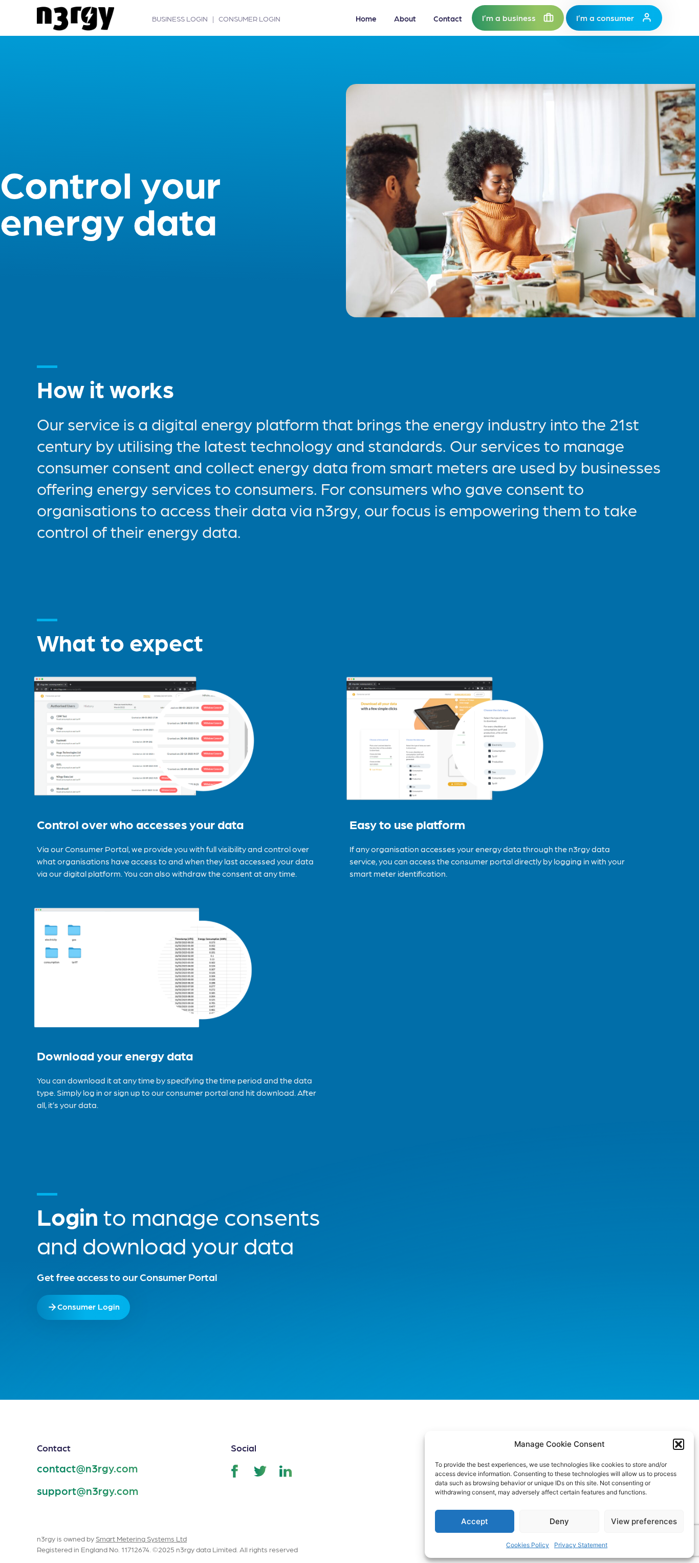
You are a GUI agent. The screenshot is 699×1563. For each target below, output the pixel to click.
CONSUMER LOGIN (249, 18)
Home (366, 18)
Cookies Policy (527, 1545)
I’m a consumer (605, 18)
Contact (447, 18)
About (405, 18)
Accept (474, 1521)
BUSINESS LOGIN (180, 18)
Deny (559, 1521)
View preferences (644, 1521)
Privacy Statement (580, 1545)
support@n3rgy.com (87, 1490)
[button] (678, 1444)
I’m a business (509, 18)
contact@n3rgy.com (87, 1468)
